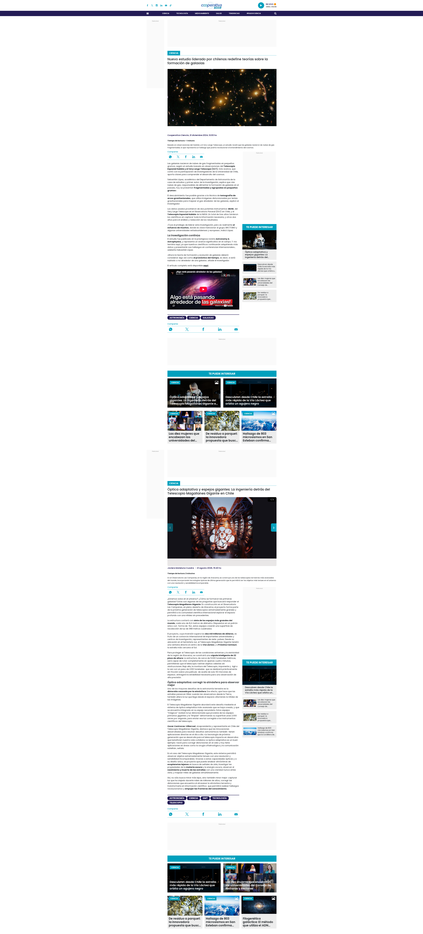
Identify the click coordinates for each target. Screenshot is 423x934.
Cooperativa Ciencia (178, 135)
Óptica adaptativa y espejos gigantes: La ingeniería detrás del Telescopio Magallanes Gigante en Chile (258, 255)
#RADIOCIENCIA (254, 13)
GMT (205, 798)
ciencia (193, 317)
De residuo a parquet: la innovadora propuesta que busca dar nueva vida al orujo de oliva (266, 295)
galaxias (208, 317)
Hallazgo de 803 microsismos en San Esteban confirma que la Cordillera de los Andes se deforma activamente (259, 437)
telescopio (176, 802)
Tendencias (234, 13)
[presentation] (170, 527)
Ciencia (165, 13)
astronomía (177, 317)
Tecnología (182, 13)
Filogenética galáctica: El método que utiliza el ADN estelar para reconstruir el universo (258, 922)
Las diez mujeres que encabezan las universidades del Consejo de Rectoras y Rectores (266, 281)
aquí (205, 265)
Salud (219, 13)
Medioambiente (202, 13)
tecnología (219, 798)
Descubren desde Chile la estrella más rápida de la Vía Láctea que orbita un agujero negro (266, 267)
